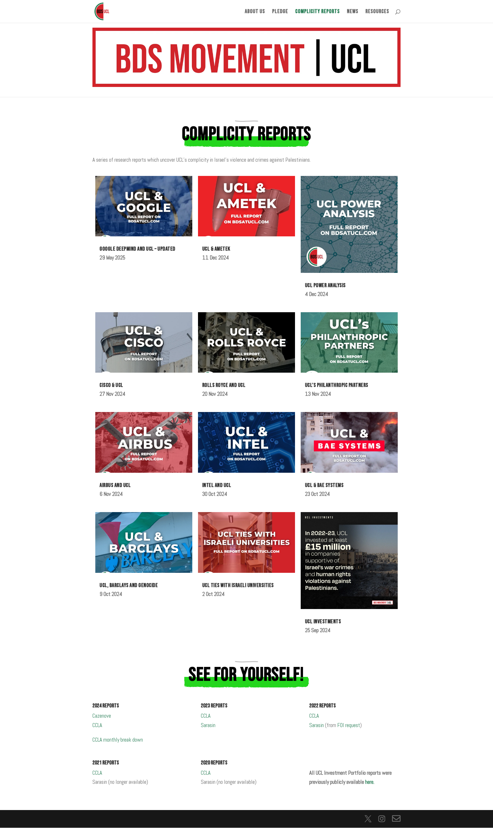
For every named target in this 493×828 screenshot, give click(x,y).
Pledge (280, 12)
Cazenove (101, 715)
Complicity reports (317, 12)
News (352, 12)
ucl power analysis (325, 285)
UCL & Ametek (216, 248)
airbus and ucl (115, 485)
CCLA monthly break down (117, 739)
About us (255, 12)
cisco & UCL (111, 385)
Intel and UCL (216, 485)
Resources (377, 12)
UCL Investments (323, 621)
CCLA (97, 725)
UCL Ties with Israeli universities (238, 585)
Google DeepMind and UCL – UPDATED (137, 248)
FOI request (348, 725)
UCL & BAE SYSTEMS (324, 485)
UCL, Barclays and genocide (129, 585)
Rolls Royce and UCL (224, 385)
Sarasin (208, 725)
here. (369, 782)
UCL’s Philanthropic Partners (336, 385)
